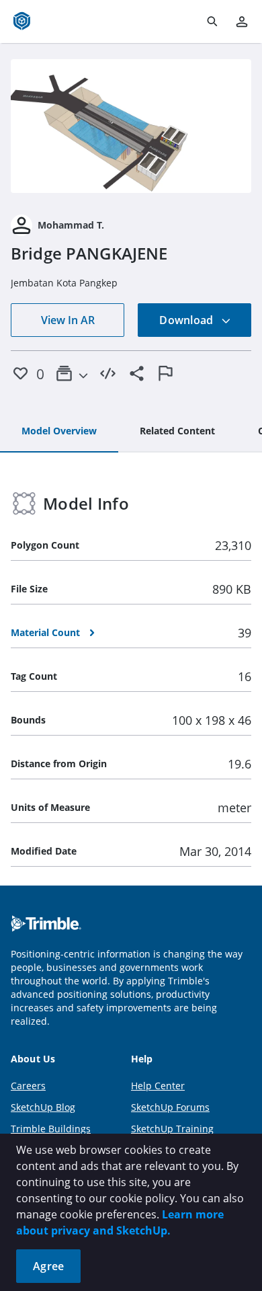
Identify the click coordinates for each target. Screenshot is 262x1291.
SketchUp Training (172, 1128)
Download (187, 320)
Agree (48, 1266)
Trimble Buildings (51, 1128)
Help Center (158, 1085)
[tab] (59, 432)
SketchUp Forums (170, 1107)
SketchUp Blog (43, 1107)
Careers (28, 1085)
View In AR (68, 320)
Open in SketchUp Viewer (131, 125)
